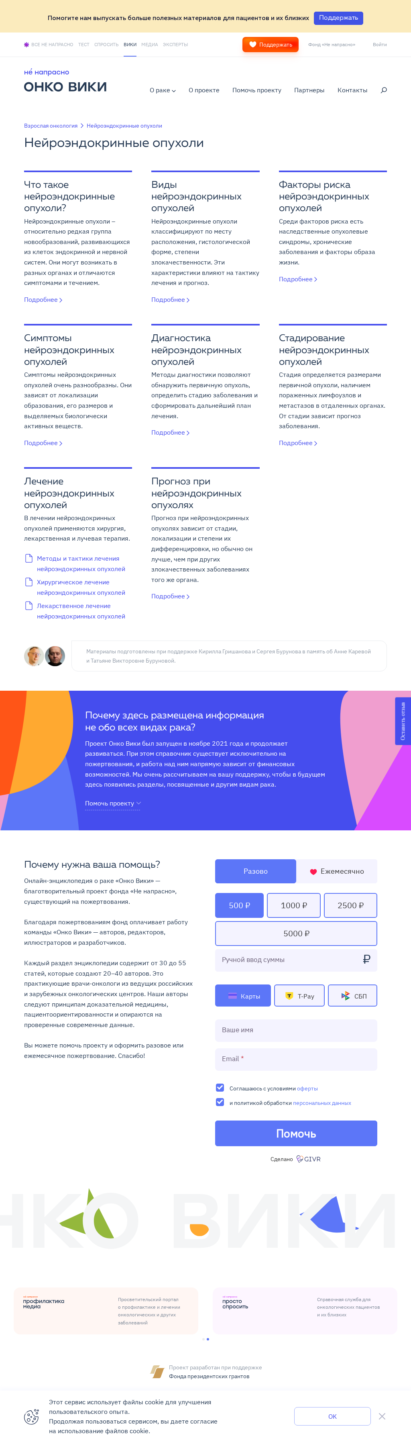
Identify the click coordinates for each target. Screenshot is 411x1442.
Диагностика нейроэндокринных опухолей (196, 350)
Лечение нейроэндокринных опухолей (69, 493)
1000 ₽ (294, 905)
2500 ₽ (351, 905)
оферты (307, 1088)
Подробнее (41, 299)
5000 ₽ (296, 933)
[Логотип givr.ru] (309, 1159)
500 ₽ (239, 905)
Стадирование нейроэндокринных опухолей (324, 350)
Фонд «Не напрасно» (331, 44)
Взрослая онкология (50, 125)
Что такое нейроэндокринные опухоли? (69, 197)
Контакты (353, 90)
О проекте (204, 90)
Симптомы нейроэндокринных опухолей (69, 350)
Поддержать (275, 44)
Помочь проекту (256, 90)
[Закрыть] (382, 1416)
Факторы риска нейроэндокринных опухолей (324, 197)
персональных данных (322, 1102)
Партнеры (309, 90)
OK (332, 1416)
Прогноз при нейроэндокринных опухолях (196, 493)
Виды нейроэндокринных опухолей (196, 197)
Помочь (296, 1133)
